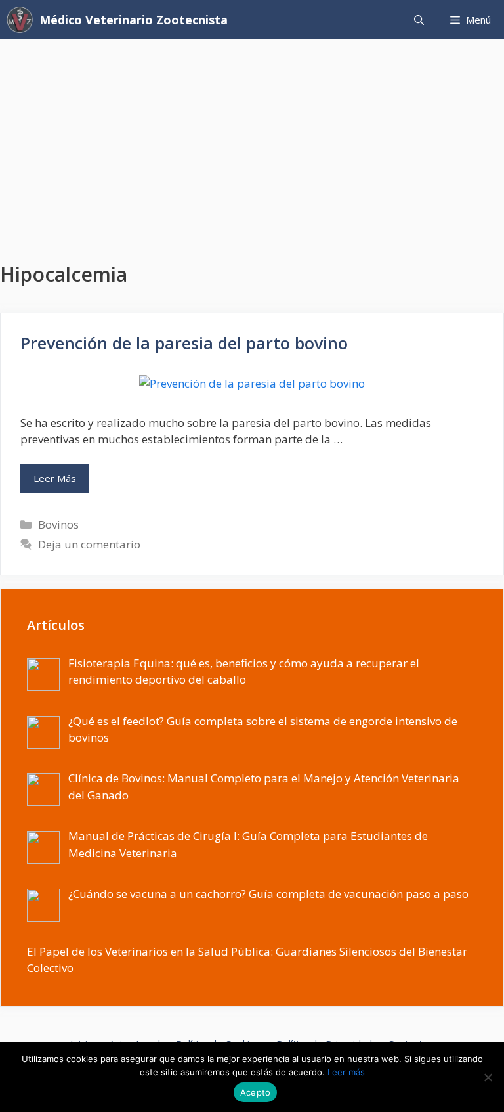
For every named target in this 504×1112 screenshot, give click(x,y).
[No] (487, 1077)
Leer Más (54, 478)
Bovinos (58, 524)
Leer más (346, 1072)
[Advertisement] (252, 138)
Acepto (255, 1092)
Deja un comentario (89, 544)
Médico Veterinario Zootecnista (133, 20)
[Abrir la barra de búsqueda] (419, 19)
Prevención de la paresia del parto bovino (184, 343)
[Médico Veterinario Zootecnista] (23, 19)
